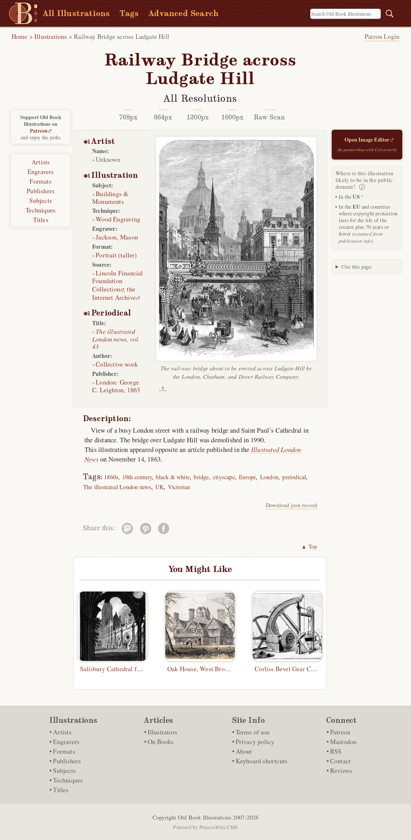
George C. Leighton (115, 386)
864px (163, 117)
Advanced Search (183, 13)
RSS (336, 751)
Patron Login (382, 36)
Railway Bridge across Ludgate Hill (121, 36)
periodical (294, 477)
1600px (232, 117)
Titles (40, 219)
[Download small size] (162, 388)
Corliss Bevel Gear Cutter (289, 668)
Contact (340, 761)
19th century (137, 477)
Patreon (39, 130)
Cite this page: (357, 266)
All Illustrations (76, 13)
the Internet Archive (114, 293)
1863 (133, 389)
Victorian (179, 487)
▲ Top (309, 546)
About (244, 751)
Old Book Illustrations (204, 817)
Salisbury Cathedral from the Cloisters (131, 668)
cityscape (224, 477)
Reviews (341, 770)
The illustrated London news (117, 487)
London (106, 382)
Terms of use (253, 732)
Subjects (40, 200)
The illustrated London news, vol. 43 (116, 339)
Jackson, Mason (117, 237)
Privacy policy (255, 741)
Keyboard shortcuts (262, 761)
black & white (173, 477)
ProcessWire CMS (218, 827)
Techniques (41, 210)
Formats (40, 181)
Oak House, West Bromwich (204, 668)
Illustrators (162, 732)
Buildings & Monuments (110, 197)
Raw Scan (269, 117)
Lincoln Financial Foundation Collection (117, 281)
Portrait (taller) (116, 255)
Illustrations (50, 36)
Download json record (291, 505)
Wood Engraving (118, 219)
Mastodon (343, 741)
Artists (40, 162)
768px (128, 117)
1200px (198, 117)
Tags (129, 13)
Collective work (117, 364)
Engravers (41, 171)
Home (20, 36)
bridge (201, 477)
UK (159, 487)
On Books (161, 741)
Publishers (41, 190)
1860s (111, 477)
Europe (247, 477)
